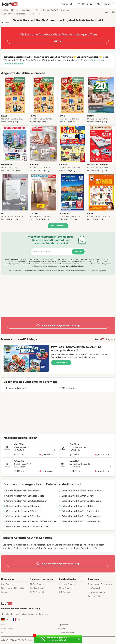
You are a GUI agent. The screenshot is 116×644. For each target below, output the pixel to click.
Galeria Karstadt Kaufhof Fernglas (23, 516)
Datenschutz (7, 629)
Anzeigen (107, 12)
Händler (14, 10)
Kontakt (61, 629)
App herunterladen (96, 592)
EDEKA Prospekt (37, 584)
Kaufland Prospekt (38, 588)
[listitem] (15, 100)
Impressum (63, 625)
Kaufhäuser (27, 10)
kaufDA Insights (95, 588)
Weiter (78, 251)
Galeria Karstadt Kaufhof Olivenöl (78, 495)
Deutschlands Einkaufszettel (100, 584)
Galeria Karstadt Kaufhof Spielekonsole (81, 501)
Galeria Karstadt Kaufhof (47, 10)
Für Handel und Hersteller (12, 588)
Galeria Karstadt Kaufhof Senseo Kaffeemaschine (31, 521)
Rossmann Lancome (16, 388)
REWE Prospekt (37, 592)
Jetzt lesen (61, 362)
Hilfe (3, 625)
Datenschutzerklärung (74, 266)
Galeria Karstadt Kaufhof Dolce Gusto (25, 495)
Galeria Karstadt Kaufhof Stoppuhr (23, 506)
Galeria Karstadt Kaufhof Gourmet (23, 490)
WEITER (58, 40)
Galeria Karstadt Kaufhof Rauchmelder (81, 511)
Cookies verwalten (66, 633)
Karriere (4, 592)
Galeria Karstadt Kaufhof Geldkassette (81, 516)
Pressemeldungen (96, 596)
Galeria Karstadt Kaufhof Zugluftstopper (26, 501)
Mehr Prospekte (58, 226)
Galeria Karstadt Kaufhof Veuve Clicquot (82, 490)
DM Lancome (68, 388)
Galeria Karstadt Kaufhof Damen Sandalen (27, 526)
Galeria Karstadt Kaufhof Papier (22, 511)
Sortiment (65, 10)
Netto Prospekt (66, 588)
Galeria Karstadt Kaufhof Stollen (78, 506)
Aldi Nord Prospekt (67, 584)
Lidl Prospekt (64, 592)
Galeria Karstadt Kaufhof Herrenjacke (80, 521)
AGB (3, 633)
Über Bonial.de (7, 584)
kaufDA (4, 10)
